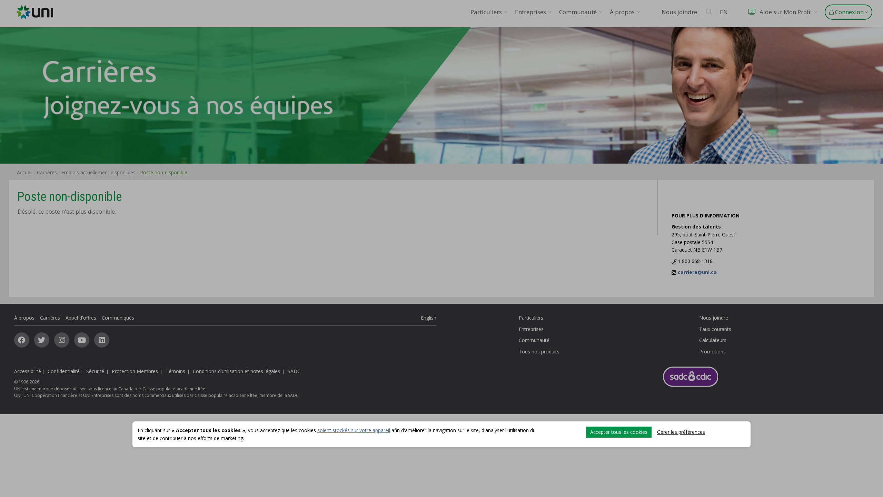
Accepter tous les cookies (618, 432)
